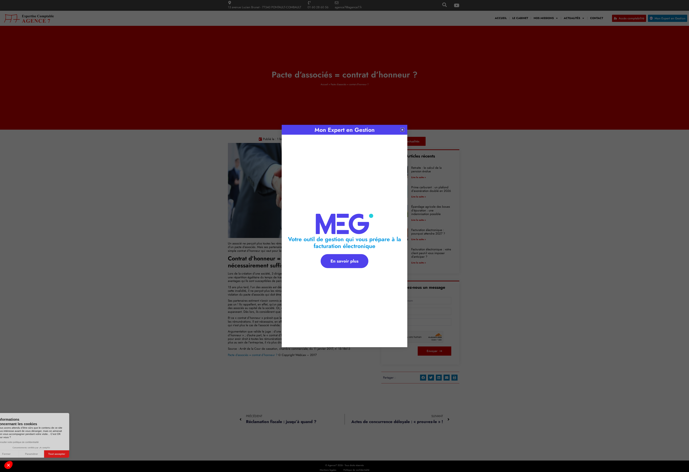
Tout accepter (66, 453)
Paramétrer (41, 453)
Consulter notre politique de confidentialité (27, 442)
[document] (344, 236)
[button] (8, 465)
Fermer (16, 453)
